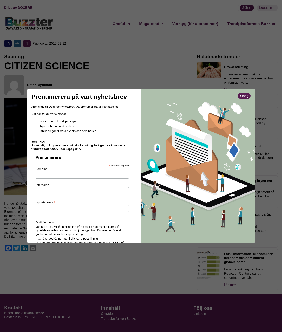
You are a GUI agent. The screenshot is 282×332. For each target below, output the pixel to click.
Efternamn (42, 184)
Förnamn (41, 169)
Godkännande (45, 222)
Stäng (244, 96)
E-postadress (45, 202)
